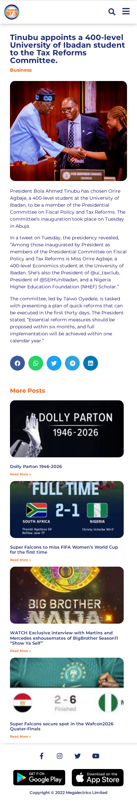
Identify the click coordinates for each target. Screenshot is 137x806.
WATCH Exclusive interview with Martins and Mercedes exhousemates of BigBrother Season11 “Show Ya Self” (64, 638)
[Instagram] (59, 756)
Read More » (20, 474)
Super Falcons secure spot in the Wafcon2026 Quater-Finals (61, 726)
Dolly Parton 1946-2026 (36, 466)
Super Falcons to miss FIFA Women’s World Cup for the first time (64, 549)
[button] (111, 12)
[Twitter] (77, 756)
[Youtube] (95, 756)
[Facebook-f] (41, 756)
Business (21, 70)
